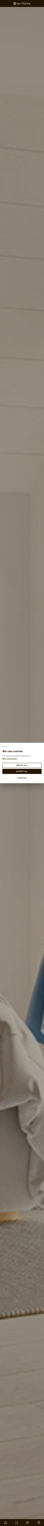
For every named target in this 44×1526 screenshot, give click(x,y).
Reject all (22, 765)
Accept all (22, 771)
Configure (22, 778)
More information (9, 759)
